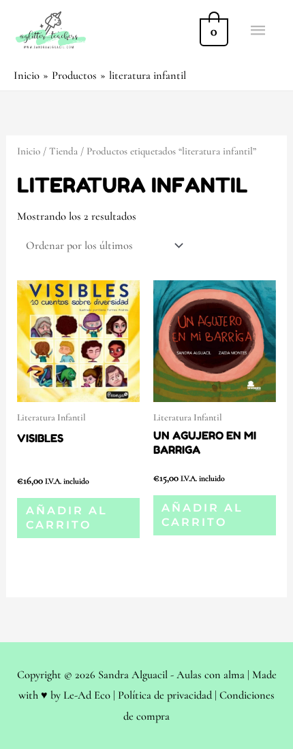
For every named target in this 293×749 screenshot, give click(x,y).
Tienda (63, 151)
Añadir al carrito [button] (67, 517)
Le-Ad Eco (86, 695)
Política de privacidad (165, 695)
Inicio (28, 151)
